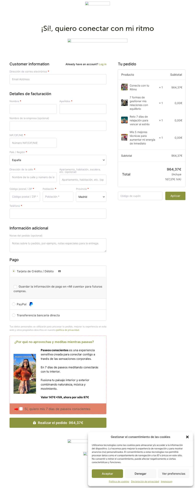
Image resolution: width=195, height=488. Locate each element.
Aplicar (175, 196)
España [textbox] (16, 160)
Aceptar (107, 473)
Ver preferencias (173, 473)
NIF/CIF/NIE (17, 135)
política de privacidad (67, 330)
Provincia (82, 189)
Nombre (15, 101)
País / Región (18, 152)
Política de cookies (119, 481)
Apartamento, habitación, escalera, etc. (80, 170)
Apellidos (65, 101)
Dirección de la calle (22, 169)
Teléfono (16, 206)
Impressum (166, 481)
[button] (187, 437)
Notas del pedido (26, 235)
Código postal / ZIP (22, 189)
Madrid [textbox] (82, 196)
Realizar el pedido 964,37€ (60, 423)
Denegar (140, 473)
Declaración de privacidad (145, 481)
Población (49, 189)
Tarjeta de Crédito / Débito (35, 271)
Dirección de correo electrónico (29, 71)
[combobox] (58, 160)
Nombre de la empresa (29, 118)
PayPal (22, 304)
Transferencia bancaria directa (38, 315)
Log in (102, 64)
